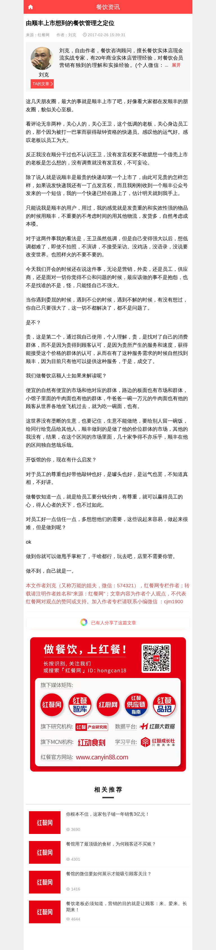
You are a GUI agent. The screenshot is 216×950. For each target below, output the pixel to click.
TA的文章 (41, 83)
